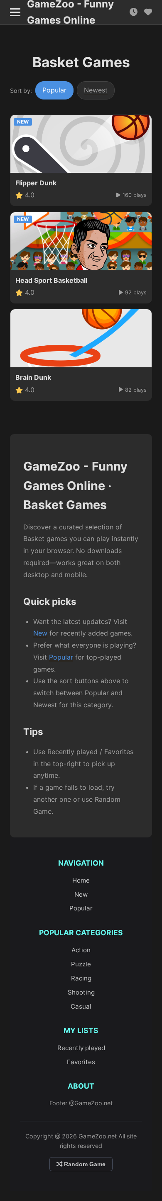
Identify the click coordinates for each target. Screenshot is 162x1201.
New (40, 633)
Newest (96, 90)
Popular (54, 90)
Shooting (81, 992)
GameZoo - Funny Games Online (70, 12)
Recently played (81, 1048)
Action (81, 950)
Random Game (84, 1164)
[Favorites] (148, 12)
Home (81, 880)
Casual (81, 1006)
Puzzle (81, 964)
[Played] (133, 12)
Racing (81, 978)
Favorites (81, 1062)
